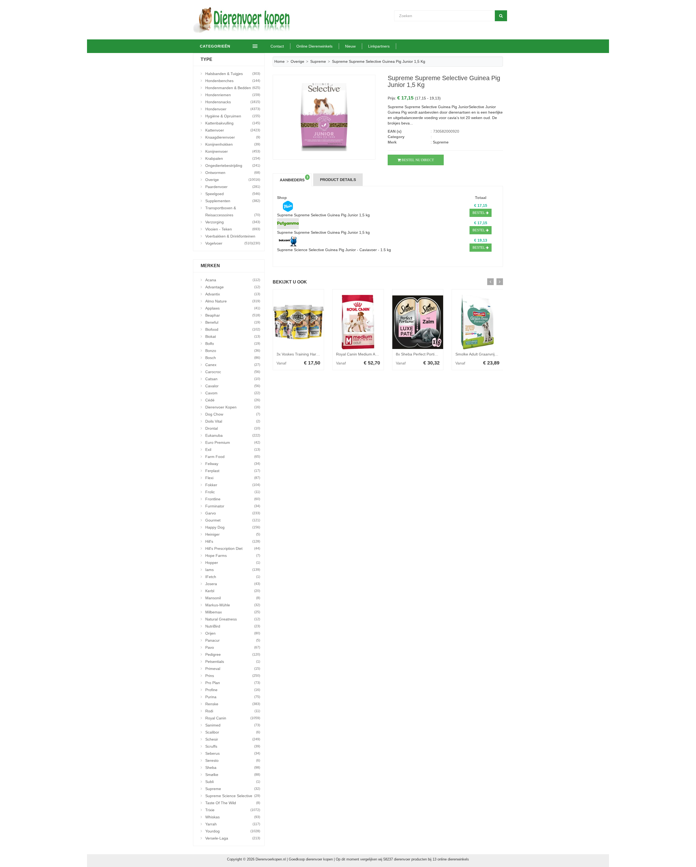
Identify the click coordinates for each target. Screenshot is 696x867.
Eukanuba (232, 435)
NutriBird (232, 626)
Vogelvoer (228, 243)
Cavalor (232, 386)
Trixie (232, 810)
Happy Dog (232, 527)
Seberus (232, 753)
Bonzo (232, 350)
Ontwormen (232, 172)
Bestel (479, 213)
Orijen (232, 633)
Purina (232, 697)
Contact (277, 46)
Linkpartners (379, 46)
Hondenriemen (232, 95)
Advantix (232, 294)
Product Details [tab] (338, 179)
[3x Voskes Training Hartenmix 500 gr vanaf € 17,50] (298, 322)
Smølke (232, 774)
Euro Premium (232, 442)
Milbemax (232, 612)
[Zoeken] (501, 15)
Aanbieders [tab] (294, 178)
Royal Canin (232, 718)
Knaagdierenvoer (232, 137)
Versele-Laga (232, 838)
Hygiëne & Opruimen (232, 116)
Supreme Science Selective (232, 796)
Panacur (232, 640)
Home (279, 61)
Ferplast (232, 471)
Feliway (232, 463)
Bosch (232, 357)
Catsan (232, 379)
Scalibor (232, 732)
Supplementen (232, 201)
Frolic (232, 492)
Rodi (232, 711)
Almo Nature (232, 301)
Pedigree (232, 654)
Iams (232, 569)
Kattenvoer (232, 130)
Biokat (232, 336)
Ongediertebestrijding (232, 165)
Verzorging (232, 222)
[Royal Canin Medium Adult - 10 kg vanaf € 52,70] (358, 322)
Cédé (232, 400)
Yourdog (232, 831)
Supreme (232, 789)
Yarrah (232, 824)
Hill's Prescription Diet (232, 548)
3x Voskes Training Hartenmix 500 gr (308, 354)
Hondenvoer (232, 109)
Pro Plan (232, 683)
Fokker (232, 485)
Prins (232, 675)
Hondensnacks (232, 102)
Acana (232, 280)
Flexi (232, 478)
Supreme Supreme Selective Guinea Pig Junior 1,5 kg (323, 215)
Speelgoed (232, 194)
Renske (232, 704)
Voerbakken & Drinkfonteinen (232, 237)
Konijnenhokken (232, 144)
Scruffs (232, 746)
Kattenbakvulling (232, 123)
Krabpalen (232, 158)
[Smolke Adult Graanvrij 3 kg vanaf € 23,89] (477, 322)
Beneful (232, 322)
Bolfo (232, 343)
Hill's (232, 541)
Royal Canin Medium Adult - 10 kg (365, 354)
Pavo (232, 647)
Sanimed (232, 725)
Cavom (232, 393)
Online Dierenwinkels (314, 46)
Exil (232, 449)
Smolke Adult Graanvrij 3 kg (479, 354)
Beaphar (232, 315)
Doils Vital (232, 421)
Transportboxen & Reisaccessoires (232, 211)
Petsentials (232, 661)
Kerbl (232, 591)
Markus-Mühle (232, 605)
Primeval (232, 668)
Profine (232, 690)
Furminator (232, 506)
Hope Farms (232, 555)
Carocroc (232, 372)
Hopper (232, 562)
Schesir (232, 739)
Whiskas (232, 817)
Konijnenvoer (232, 151)
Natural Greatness (232, 619)
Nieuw (350, 46)
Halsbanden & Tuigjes (232, 73)
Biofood (232, 329)
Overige (232, 179)
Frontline (232, 499)
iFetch (232, 577)
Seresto (232, 760)
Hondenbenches (232, 81)
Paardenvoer (232, 187)
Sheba (232, 767)
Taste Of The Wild (232, 803)
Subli (232, 781)
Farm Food (232, 456)
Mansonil (232, 598)
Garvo (232, 513)
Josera (232, 584)
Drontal (232, 428)
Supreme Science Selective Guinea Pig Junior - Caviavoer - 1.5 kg (334, 250)
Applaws (232, 308)
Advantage (232, 287)
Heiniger (232, 534)
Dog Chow (232, 414)
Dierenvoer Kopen (232, 407)
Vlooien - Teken (232, 229)
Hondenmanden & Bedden (232, 88)
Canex (232, 365)
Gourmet (232, 520)
